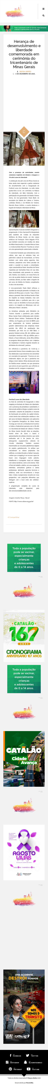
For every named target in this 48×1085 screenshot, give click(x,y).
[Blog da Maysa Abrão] (24, 591)
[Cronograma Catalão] (24, 636)
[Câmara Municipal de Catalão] (24, 852)
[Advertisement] (24, 99)
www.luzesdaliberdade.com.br (21, 491)
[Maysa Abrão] (14, 11)
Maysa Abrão (25, 71)
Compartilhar (14, 517)
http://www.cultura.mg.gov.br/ (24, 501)
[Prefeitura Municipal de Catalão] (24, 759)
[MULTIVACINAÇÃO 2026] (24, 558)
